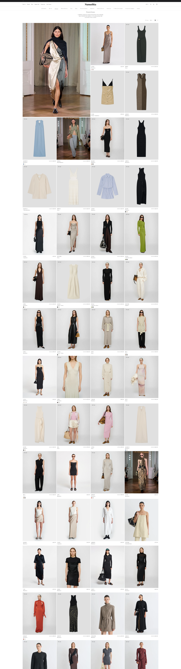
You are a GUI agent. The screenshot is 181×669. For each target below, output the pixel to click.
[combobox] (80, 332)
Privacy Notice (94, 350)
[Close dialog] (104, 318)
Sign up (90, 343)
